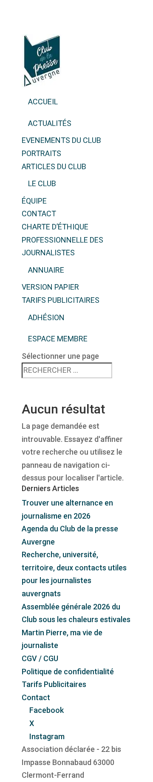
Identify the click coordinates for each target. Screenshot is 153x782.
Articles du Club (54, 166)
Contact (39, 213)
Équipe (34, 200)
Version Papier (50, 286)
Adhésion (46, 317)
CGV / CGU (40, 658)
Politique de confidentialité (68, 671)
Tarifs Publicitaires (60, 300)
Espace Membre (58, 338)
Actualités (49, 123)
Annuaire (46, 269)
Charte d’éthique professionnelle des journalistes (62, 239)
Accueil (43, 101)
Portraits (41, 153)
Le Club (42, 183)
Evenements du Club (61, 140)
